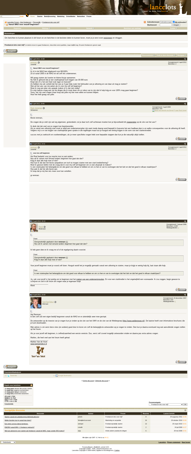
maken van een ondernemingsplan (90, 279)
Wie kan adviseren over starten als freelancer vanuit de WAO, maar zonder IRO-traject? (34, 431)
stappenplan (131, 122)
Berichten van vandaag (132, 28)
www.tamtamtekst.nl (38, 344)
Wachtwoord (152, 25)
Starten (40, 16)
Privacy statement (173, 442)
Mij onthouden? (181, 22)
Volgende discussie (101, 381)
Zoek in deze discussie (165, 55)
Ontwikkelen (70, 16)
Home (32, 16)
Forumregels (9, 404)
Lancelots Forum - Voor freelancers (19, 22)
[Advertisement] (14, 105)
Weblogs (45, 28)
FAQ (68, 28)
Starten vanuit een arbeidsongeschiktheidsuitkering (22, 417)
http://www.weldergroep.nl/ (133, 321)
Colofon (117, 450)
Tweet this (13, 375)
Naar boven (186, 442)
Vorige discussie (88, 381)
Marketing (60, 16)
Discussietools (147, 55)
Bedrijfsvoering (50, 16)
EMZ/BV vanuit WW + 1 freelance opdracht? (19, 427)
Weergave (180, 55)
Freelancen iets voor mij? (50, 22)
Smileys (7, 398)
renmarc (33, 62)
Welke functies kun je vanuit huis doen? (18, 420)
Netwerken (81, 16)
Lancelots (162, 442)
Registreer (17, 28)
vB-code (7, 396)
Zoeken (172, 28)
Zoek (21, 16)
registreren (108, 38)
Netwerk (89, 28)
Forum (89, 16)
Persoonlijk (37, 22)
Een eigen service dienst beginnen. (16, 424)
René (41, 227)
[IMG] (6, 399)
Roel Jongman (36, 108)
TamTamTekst (48, 302)
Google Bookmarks (64, 375)
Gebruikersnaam (153, 22)
